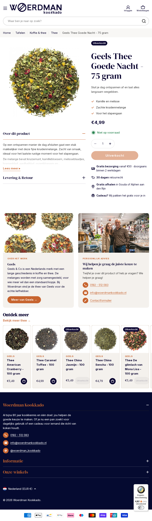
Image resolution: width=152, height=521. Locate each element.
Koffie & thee (38, 33)
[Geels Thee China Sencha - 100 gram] (105, 339)
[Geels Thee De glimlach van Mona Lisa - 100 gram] (135, 339)
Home (7, 33)
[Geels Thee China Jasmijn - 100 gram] (76, 339)
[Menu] (146, 481)
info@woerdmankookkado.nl (108, 292)
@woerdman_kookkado (25, 450)
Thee (54, 33)
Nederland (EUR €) (20, 489)
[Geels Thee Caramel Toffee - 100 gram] (46, 339)
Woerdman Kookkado (26, 500)
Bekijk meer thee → (17, 320)
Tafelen (20, 33)
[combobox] (76, 21)
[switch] (141, 507)
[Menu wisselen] (5, 8)
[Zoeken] (144, 21)
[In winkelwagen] (24, 381)
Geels (11, 264)
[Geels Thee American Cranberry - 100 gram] (17, 339)
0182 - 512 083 (99, 285)
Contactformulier (101, 300)
